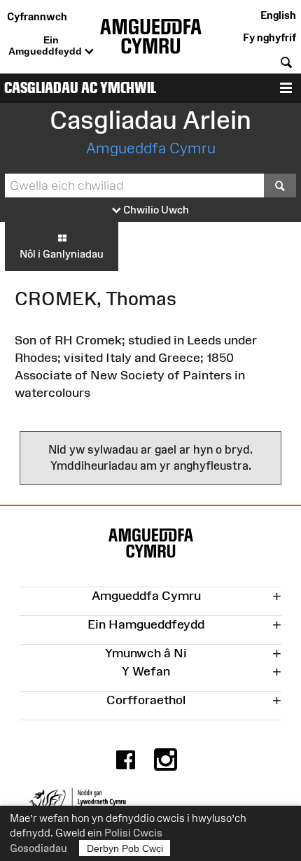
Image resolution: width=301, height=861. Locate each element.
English (278, 15)
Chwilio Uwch (155, 210)
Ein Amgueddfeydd (46, 45)
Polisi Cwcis (133, 833)
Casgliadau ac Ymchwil (80, 87)
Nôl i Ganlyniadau (62, 254)
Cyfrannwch (37, 16)
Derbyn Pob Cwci (125, 848)
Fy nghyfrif (269, 37)
